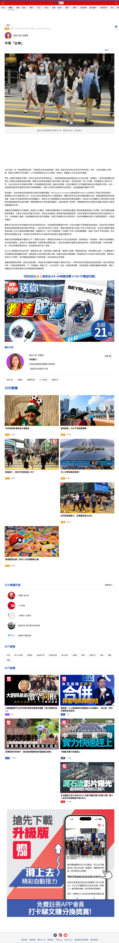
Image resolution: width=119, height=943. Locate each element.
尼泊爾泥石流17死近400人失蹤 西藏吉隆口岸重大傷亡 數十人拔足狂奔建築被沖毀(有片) (87, 796)
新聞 (62, 758)
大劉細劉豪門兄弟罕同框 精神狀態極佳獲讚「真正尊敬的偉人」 (31, 709)
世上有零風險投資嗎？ (71, 472)
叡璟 (83, 655)
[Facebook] (55, 935)
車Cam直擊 (19, 655)
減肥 (109, 655)
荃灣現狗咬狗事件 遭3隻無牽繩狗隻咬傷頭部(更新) (28, 752)
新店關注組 (53, 655)
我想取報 (32, 940)
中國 (62, 802)
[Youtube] (65, 935)
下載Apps (59, 940)
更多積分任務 (71, 928)
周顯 (8, 660)
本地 (62, 714)
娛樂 (7, 714)
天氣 (8, 655)
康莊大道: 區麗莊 (36, 355)
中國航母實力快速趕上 (71, 752)
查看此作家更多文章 (39, 369)
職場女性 (55, 380)
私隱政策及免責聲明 (81, 940)
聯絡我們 (50, 940)
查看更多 (108, 585)
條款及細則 (94, 940)
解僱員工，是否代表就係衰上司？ (20, 472)
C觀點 (75, 655)
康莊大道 (10, 380)
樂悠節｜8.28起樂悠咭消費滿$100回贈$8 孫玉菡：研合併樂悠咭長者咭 (87, 709)
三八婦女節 (43, 380)
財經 (6, 28)
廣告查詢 (24, 940)
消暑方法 (92, 655)
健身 (101, 655)
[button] (3, 3)
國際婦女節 (31, 380)
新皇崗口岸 (41, 655)
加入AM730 (68, 940)
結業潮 (30, 655)
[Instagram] (60, 935)
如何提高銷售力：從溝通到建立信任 (76, 516)
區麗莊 (20, 380)
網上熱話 (65, 655)
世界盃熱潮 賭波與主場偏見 (17, 428)
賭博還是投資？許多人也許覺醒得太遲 (22, 559)
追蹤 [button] (107, 356)
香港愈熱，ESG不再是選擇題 (73, 428)
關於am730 (41, 940)
